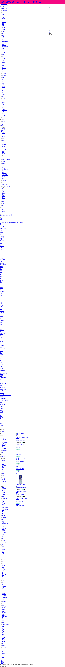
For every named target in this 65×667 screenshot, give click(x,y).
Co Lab (3, 24)
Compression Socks (4, 541)
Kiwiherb (3, 50)
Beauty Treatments (2, 409)
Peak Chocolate (4, 84)
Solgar (2, 101)
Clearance (2, 212)
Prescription (2, 130)
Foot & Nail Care (2, 413)
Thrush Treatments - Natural (3, 397)
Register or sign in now (13, 222)
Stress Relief (3, 182)
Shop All (3, 438)
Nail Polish (3, 204)
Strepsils (3, 104)
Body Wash (1, 411)
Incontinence (3, 211)
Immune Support (3, 125)
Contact (1, 220)
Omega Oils (3, 176)
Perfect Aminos (3, 126)
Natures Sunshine (4, 68)
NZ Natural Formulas (4, 616)
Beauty (2, 194)
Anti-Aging (1, 337)
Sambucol (3, 95)
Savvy (2, 96)
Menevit (3, 599)
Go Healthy (3, 578)
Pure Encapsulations (4, 89)
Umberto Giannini (4, 112)
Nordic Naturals (4, 73)
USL (2, 651)
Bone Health (1, 372)
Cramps (1, 376)
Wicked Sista (1, 334)
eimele (3, 572)
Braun (2, 557)
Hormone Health (4, 448)
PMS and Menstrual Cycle (5, 509)
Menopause (3, 172)
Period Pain (3, 147)
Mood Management (4, 174)
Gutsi (2, 582)
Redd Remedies (2, 311)
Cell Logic (3, 20)
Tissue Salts (3, 183)
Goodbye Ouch (4, 580)
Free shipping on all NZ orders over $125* (5, 222)
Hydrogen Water (4, 121)
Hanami (3, 44)
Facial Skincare (4, 200)
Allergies (3, 135)
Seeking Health (4, 97)
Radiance (3, 630)
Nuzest (3, 77)
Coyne (2, 26)
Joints (2, 170)
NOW (2, 613)
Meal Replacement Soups (5, 191)
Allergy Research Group (5, 10)
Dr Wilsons (3, 31)
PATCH (3, 83)
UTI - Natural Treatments (5, 184)
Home (0, 223)
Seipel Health (3, 98)
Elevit (2, 34)
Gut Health (3, 447)
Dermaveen (3, 27)
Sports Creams (2, 365)
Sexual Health (3, 133)
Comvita (3, 25)
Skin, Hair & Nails (4, 180)
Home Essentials (4, 47)
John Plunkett (3, 588)
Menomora (3, 61)
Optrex (2, 80)
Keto (2, 190)
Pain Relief (1, 361)
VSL (2, 113)
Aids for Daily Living (4, 208)
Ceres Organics (4, 22)
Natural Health (1, 369)
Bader (2, 11)
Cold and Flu (3, 160)
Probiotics (3, 178)
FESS (2, 576)
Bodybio (3, 17)
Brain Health (3, 490)
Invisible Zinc (3, 49)
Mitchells (3, 64)
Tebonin (3, 107)
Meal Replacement (2, 404)
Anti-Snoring (3, 136)
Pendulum (3, 85)
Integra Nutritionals (4, 586)
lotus (2, 56)
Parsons (3, 82)
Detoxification (3, 445)
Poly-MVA (3, 626)
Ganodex (3, 39)
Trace (2, 649)
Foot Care (3, 143)
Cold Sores (3, 139)
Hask (2, 584)
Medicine (1, 347)
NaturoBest (3, 69)
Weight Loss (3, 453)
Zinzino (3, 118)
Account (50, 31)
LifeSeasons (3, 593)
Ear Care (3, 141)
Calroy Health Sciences (5, 19)
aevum (3, 548)
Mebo (2, 59)
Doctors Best (3, 29)
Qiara (2, 90)
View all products (2, 6)
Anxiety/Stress (3, 443)
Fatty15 (3, 36)
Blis (2, 16)
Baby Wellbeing (4, 488)
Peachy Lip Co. (4, 622)
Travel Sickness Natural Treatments (6, 186)
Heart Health (3, 499)
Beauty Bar (3, 196)
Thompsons (3, 109)
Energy (3, 446)
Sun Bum (3, 643)
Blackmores (3, 15)
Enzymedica (3, 35)
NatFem (3, 65)
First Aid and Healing (4, 166)
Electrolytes (3, 128)
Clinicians (3, 23)
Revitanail (1, 313)
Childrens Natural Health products (6, 159)
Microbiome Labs (4, 601)
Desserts (1, 402)
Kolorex (1, 269)
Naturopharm (3, 70)
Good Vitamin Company (5, 41)
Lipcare (3, 145)
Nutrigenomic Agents (4, 450)
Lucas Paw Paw (4, 595)
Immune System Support (5, 169)
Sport (1, 131)
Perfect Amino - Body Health (5, 624)
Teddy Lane (3, 108)
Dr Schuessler (3, 30)
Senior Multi (3, 511)
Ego (2, 33)
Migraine (3, 505)
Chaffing (3, 138)
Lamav (1, 271)
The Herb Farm (4, 647)
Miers (2, 63)
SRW (2, 103)
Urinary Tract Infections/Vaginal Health (6, 154)
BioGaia (3, 13)
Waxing (3, 206)
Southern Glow (3, 641)
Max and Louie (3, 58)
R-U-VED (3, 91)
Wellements (3, 653)
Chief (2, 561)
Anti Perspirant (3, 195)
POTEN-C (3, 88)
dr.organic (1, 250)
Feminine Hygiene (4, 210)
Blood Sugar (3, 157)
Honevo (1, 415)
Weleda (3, 114)
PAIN (2, 177)
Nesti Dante (3, 609)
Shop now (1, 428)
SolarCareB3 (3, 639)
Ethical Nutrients (4, 574)
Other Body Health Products (5, 129)
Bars (2, 188)
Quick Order (3, 220)
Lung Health (3, 503)
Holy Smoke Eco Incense (5, 46)
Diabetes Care (3, 140)
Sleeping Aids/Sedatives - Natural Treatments (5, 395)
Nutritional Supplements (5, 507)
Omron (3, 79)
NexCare (3, 611)
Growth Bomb (3, 43)
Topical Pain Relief (2, 348)
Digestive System (4, 472)
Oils (2, 205)
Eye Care (3, 142)
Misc (2, 192)
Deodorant (3, 199)
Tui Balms (3, 111)
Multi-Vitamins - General (5, 175)
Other (1, 207)
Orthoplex (3, 620)
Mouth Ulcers (3, 146)
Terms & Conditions (3, 658)
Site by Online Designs (15, 665)
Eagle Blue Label (4, 32)
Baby (2, 209)
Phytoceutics (3, 86)
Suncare (3, 537)
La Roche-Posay (4, 52)
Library (2, 661)
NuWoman (3, 76)
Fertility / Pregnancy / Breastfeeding (6, 497)
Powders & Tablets (2, 345)
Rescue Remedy (4, 94)
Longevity (3, 171)
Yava (2, 117)
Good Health (3, 40)
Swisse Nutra (3, 645)
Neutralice (3, 71)
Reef (2, 632)
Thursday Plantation (4, 110)
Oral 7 (2, 81)
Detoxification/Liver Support (5, 162)
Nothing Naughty (2, 292)
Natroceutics (3, 605)
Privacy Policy (2, 659)
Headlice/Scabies (4, 144)
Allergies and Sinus (4, 156)
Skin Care (3, 150)
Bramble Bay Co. (4, 18)
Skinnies (3, 99)
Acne (2, 134)
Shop (0, 224)
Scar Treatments (4, 149)
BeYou (2, 12)
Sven (2, 105)
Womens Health (4, 185)
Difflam (3, 567)
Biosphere (3, 553)
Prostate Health (2, 393)
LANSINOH (3, 53)
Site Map (2, 663)
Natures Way (3, 607)
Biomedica (3, 14)
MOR (2, 603)
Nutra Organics (4, 75)
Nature (3, 67)
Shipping (2, 660)
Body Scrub (3, 198)
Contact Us (1, 425)
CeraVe (3, 21)
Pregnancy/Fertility (4, 148)
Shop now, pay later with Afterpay (20, 222)
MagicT (3, 57)
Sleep (2, 452)
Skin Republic (3, 637)
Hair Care (3, 201)
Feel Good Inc (3, 37)
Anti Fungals (1, 350)
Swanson (3, 106)
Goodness (3, 42)
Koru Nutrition (3, 590)
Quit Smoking (1, 363)
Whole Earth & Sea (4, 115)
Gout (2, 167)
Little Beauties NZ (4, 55)
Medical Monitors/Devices (5, 543)
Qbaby (2, 628)
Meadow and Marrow (4, 597)
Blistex (2, 555)
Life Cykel (3, 54)
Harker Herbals (4, 45)
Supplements (3, 193)
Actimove (1, 227)
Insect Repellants (4, 501)
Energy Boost (1, 378)
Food (1, 122)
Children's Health (4, 444)
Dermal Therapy (4, 565)
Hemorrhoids (1, 359)
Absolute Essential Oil (4, 8)
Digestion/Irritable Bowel (5, 163)
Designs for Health (2, 246)
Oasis (2, 78)
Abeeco (3, 546)
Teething (3, 152)
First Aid (3, 474)
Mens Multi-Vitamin (4, 173)
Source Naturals (4, 102)
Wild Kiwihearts (4, 655)
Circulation (1, 374)
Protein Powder (2, 406)
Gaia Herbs (3, 38)
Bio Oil (2, 551)
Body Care (3, 197)
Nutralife (3, 614)
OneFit (2, 618)
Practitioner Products (3, 119)
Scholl (2, 635)
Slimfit (2, 100)
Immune (3, 449)
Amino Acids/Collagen (4, 442)
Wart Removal (3, 153)
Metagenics (3, 62)
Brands (2, 7)
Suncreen (3, 151)
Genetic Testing (3, 124)
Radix (2, 92)
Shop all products (2, 213)
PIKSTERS (3, 87)
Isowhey (3, 189)
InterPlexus (3, 48)
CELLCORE (3, 559)
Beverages (3, 455)
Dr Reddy (1, 248)
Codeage (3, 563)
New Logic (3, 72)
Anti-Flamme (3, 549)
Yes (0, 336)
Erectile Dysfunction (4, 164)
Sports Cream (3, 181)
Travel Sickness (2, 367)
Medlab (3, 60)
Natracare (3, 66)
